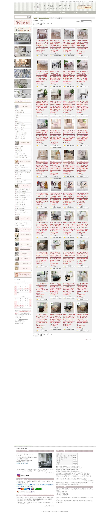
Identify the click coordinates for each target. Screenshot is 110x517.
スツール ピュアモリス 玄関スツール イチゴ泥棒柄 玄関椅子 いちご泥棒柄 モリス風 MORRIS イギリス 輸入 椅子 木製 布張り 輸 (82, 45)
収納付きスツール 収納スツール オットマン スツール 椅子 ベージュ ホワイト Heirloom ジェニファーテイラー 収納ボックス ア (82, 319)
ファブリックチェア (44, 18)
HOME (35, 18)
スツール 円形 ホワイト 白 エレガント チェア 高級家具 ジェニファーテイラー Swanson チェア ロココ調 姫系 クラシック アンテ (42, 288)
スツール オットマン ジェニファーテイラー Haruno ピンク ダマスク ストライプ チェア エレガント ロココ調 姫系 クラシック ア (55, 257)
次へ (37, 24)
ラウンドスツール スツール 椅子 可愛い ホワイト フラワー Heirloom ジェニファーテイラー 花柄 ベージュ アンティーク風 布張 (56, 166)
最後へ (41, 24)
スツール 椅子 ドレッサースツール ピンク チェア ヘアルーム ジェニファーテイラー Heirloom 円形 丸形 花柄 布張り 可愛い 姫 (55, 135)
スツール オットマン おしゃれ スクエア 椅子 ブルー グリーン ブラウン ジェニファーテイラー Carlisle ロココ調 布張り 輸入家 (42, 319)
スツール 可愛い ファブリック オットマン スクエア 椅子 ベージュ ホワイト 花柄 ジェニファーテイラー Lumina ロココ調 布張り (82, 288)
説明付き (35, 20)
